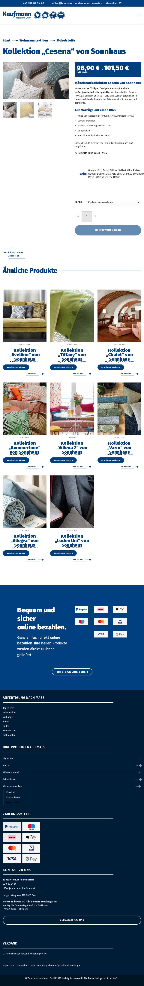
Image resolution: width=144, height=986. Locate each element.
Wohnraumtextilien (34, 40)
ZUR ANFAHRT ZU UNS (72, 920)
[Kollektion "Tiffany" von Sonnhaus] (72, 316)
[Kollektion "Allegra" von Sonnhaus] (24, 501)
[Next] (63, 80)
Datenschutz (22, 965)
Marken (6, 765)
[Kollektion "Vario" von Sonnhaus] (119, 408)
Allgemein (8, 758)
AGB (33, 965)
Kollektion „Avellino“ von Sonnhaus (24, 354)
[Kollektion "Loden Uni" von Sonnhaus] (72, 501)
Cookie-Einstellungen (70, 965)
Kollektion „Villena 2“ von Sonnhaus (71, 447)
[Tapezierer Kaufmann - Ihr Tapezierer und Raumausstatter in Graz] (34, 15)
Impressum (8, 965)
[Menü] (139, 15)
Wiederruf (52, 965)
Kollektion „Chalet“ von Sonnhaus (119, 354)
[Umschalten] (140, 765)
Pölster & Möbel (11, 772)
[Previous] (8, 80)
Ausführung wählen (16, 367)
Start (6, 40)
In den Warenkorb (108, 230)
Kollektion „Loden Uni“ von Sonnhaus (72, 540)
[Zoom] (7, 95)
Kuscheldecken (13, 797)
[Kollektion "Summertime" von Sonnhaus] (24, 408)
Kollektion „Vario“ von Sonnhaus (119, 447)
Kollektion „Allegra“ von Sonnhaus (24, 540)
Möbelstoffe (66, 40)
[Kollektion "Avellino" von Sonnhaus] (24, 316)
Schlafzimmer (9, 779)
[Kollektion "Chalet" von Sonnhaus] (119, 316)
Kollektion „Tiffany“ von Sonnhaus (72, 354)
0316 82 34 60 (9, 884)
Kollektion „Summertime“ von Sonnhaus (24, 447)
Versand (41, 965)
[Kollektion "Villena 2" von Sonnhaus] (72, 408)
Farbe (78, 202)
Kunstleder (11, 792)
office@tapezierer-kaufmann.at (19, 888)
